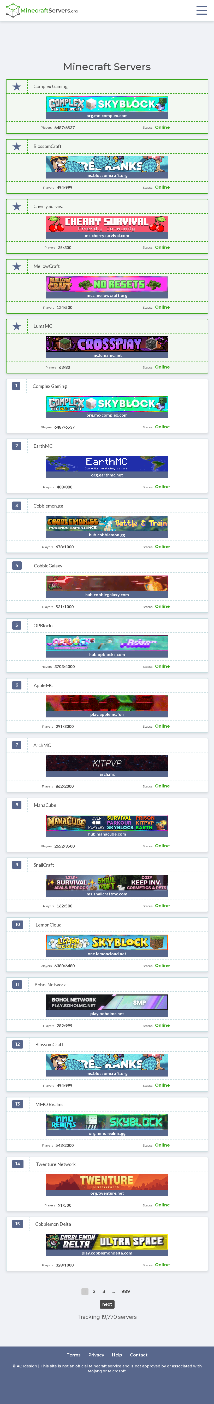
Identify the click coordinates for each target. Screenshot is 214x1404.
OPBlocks (43, 625)
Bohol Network (50, 984)
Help (117, 1355)
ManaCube (45, 805)
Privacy (96, 1355)
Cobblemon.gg (48, 506)
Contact (138, 1355)
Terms (74, 1355)
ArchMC (42, 745)
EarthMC (42, 446)
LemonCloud (48, 925)
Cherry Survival (48, 206)
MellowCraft (46, 266)
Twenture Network (56, 1164)
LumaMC (42, 326)
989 (125, 1291)
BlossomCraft (47, 146)
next (107, 1304)
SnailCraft (44, 865)
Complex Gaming (50, 86)
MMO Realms (49, 1104)
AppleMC (43, 685)
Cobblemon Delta (53, 1224)
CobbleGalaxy (48, 565)
